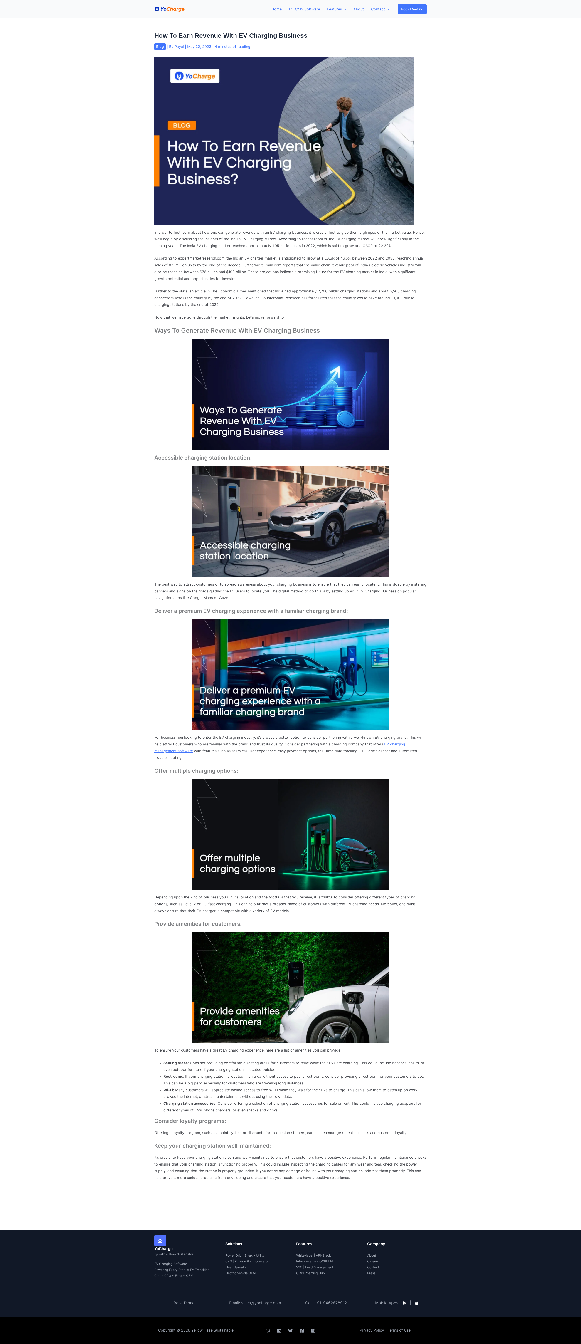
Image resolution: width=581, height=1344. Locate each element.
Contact (373, 1267)
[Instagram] (313, 1330)
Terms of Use (399, 1330)
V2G (299, 1267)
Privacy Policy (372, 1330)
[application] (344, 9)
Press (371, 1273)
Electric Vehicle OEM (240, 1273)
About (371, 1255)
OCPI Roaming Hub (310, 1273)
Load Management (319, 1267)
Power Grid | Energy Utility (244, 1255)
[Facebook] (302, 1330)
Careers (373, 1261)
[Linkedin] (279, 1330)
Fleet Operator (236, 1267)
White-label (304, 1255)
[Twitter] (290, 1330)
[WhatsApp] (268, 1330)
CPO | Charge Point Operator (247, 1261)
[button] (412, 9)
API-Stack (323, 1255)
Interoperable (306, 1261)
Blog (160, 46)
